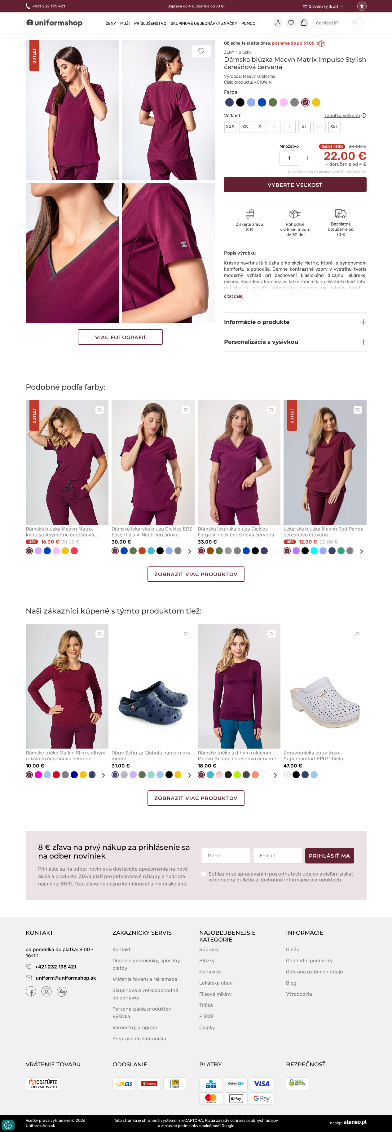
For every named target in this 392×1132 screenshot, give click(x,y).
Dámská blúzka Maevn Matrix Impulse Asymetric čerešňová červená (60, 532)
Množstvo (289, 146)
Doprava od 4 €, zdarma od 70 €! (196, 6)
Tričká (206, 1005)
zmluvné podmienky (179, 1125)
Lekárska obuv (216, 983)
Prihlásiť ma (329, 856)
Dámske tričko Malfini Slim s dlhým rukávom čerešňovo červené (65, 756)
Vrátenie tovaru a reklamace (144, 979)
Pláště (206, 1016)
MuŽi (125, 23)
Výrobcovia (299, 994)
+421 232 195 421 (48, 6)
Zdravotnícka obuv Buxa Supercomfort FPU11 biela (313, 756)
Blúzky (245, 52)
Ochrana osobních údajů (314, 972)
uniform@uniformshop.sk (66, 978)
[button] (295, 322)
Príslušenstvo (150, 23)
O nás (292, 949)
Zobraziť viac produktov (195, 574)
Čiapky (207, 1027)
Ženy (111, 23)
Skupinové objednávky (195, 23)
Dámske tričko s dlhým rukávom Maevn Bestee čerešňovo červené (237, 756)
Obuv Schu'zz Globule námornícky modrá (151, 756)
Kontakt (121, 949)
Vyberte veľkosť (295, 185)
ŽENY (229, 52)
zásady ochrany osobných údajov (247, 1120)
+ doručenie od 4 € (346, 164)
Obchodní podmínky (309, 961)
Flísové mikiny (215, 994)
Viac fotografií (120, 337)
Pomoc (248, 23)
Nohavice (210, 972)
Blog (291, 983)
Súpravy (209, 949)
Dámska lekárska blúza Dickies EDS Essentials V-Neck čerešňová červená (152, 532)
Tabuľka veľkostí (342, 115)
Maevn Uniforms (259, 76)
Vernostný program (134, 1027)
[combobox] (338, 23)
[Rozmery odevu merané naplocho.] (364, 115)
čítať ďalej (234, 296)
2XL (319, 126)
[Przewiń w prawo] (187, 551)
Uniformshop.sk (40, 1125)
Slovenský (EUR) (324, 6)
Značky (229, 23)
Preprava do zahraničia (139, 1039)
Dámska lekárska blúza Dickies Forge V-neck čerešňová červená (236, 532)
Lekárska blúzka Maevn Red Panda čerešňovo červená (323, 532)
